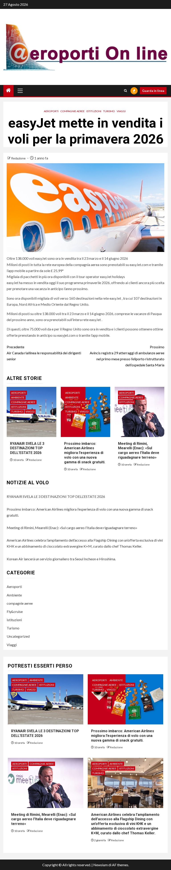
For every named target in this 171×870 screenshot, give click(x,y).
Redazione (18, 158)
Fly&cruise (15, 611)
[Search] (125, 90)
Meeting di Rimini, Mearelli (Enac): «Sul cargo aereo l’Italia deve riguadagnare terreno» (138, 450)
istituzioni (93, 111)
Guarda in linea (153, 91)
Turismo (109, 111)
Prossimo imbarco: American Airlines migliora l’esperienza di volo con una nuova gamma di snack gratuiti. (84, 452)
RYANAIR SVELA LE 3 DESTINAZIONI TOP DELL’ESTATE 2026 (27, 448)
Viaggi (121, 111)
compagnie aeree (72, 111)
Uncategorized (18, 636)
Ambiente (17, 397)
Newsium (100, 865)
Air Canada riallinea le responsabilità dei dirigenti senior (44, 353)
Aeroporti (51, 111)
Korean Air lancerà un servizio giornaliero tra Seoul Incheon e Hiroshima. (61, 559)
